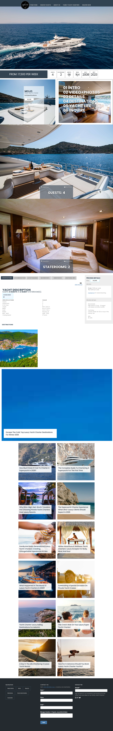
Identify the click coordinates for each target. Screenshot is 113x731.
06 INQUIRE (74, 110)
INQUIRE (29, 99)
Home (19, 688)
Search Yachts (45, 5)
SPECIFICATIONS (7, 278)
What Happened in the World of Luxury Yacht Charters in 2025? (32, 586)
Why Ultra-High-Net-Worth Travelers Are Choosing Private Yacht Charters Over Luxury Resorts (34, 509)
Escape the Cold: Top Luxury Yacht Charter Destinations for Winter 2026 (29, 433)
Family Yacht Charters (71, 5)
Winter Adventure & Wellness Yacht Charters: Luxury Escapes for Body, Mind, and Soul (73, 548)
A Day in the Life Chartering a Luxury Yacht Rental (34, 665)
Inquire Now (86, 5)
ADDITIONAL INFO (70, 278)
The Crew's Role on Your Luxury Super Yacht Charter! (73, 626)
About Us (57, 5)
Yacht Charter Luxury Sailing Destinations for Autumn (31, 626)
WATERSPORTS (45, 278)
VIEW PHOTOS (78, 285)
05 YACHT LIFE (77, 106)
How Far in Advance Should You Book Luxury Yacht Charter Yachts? (73, 665)
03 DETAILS (74, 96)
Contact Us (91, 293)
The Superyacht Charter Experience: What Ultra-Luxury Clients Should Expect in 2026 (73, 509)
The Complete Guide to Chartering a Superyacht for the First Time (73, 469)
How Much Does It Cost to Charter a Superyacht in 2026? (34, 469)
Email (81, 688)
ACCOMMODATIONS (20, 278)
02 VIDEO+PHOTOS (81, 92)
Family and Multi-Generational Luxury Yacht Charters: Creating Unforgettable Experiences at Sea (34, 548)
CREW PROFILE (58, 278)
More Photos (69, 187)
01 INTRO (71, 87)
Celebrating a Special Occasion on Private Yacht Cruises (72, 586)
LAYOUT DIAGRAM (32, 278)
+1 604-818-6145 (47, 687)
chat (53, 687)
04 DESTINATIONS (80, 101)
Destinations (32, 5)
